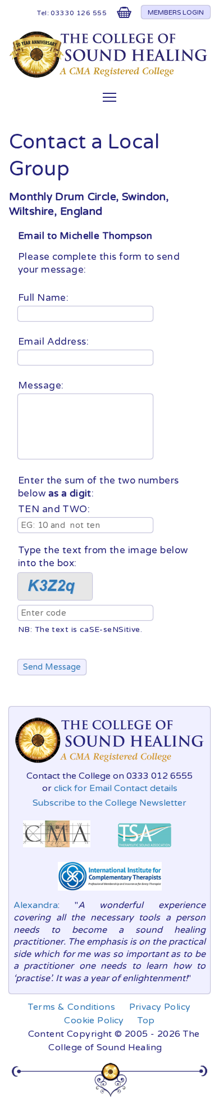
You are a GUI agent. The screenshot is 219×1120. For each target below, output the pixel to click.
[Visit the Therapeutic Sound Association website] (145, 850)
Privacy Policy (160, 1007)
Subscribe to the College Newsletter (109, 803)
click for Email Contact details (115, 788)
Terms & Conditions (71, 1007)
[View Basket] (124, 15)
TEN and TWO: (54, 509)
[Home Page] (109, 75)
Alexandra (35, 905)
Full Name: (44, 298)
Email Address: (54, 341)
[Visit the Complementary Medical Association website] (56, 850)
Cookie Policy (94, 1020)
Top (146, 1020)
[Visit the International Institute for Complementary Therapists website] (110, 893)
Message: (42, 385)
